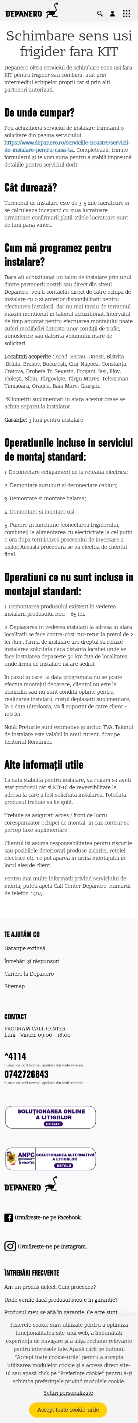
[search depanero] (103, 13)
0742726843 (26, 1075)
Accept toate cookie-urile (68, 1410)
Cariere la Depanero (29, 974)
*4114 (15, 1058)
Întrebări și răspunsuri (32, 961)
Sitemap (14, 986)
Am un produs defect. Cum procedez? (50, 1287)
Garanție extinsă (24, 948)
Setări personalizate (68, 1393)
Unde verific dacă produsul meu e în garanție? (60, 1300)
